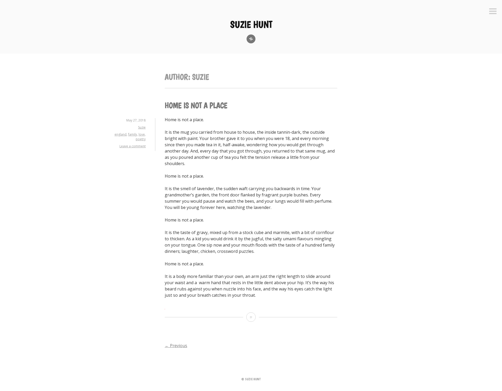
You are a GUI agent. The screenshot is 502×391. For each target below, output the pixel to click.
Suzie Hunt (251, 24)
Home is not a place (196, 105)
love (142, 134)
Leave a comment (132, 146)
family (132, 134)
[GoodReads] (251, 39)
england (121, 134)
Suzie (142, 127)
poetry (141, 139)
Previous (176, 345)
